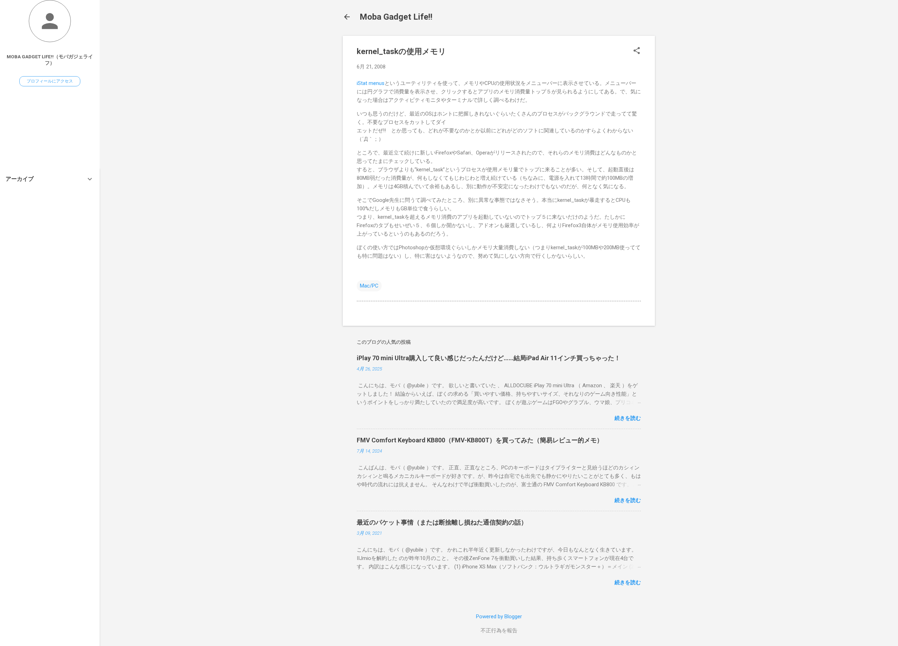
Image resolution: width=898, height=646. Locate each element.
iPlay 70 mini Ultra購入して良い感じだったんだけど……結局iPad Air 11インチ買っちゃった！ (489, 358)
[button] (636, 51)
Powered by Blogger (499, 616)
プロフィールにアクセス (50, 81)
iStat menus (370, 83)
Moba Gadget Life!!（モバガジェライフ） (50, 60)
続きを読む (628, 418)
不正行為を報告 (499, 630)
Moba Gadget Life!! (396, 17)
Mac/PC (369, 286)
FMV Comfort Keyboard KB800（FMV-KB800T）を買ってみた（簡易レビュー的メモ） (480, 440)
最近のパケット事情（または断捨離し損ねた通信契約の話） (442, 522)
